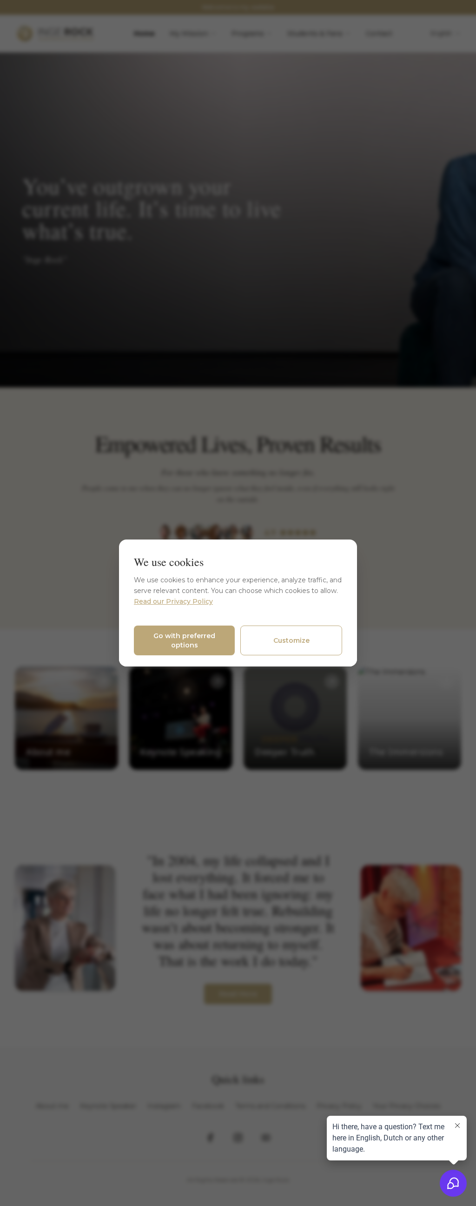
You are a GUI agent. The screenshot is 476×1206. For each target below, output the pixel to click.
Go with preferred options (184, 640)
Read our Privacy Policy (173, 601)
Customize (291, 640)
